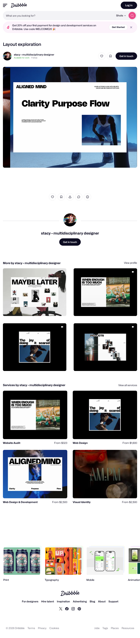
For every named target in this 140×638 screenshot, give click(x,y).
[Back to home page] (19, 5)
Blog (92, 601)
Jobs (97, 628)
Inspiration (63, 601)
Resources (128, 628)
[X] (60, 608)
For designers (30, 601)
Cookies (54, 628)
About (102, 601)
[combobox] (58, 15)
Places (115, 628)
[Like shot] (101, 56)
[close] (131, 27)
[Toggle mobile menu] (5, 5)
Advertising (80, 601)
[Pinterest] (79, 608)
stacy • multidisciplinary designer (34, 54)
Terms (31, 628)
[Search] (132, 15)
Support (113, 601)
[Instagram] (73, 608)
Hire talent (47, 601)
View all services (127, 385)
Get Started (118, 27)
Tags (105, 628)
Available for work (22, 58)
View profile (130, 262)
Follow (34, 57)
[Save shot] (110, 56)
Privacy (42, 628)
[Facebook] (67, 608)
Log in (129, 5)
